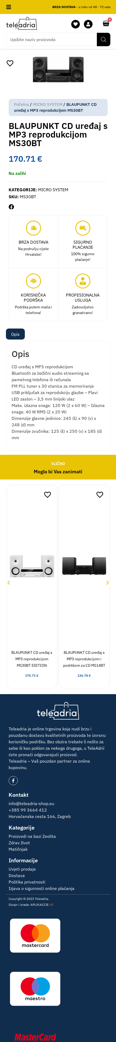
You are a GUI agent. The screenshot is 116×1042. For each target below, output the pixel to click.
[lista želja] (75, 24)
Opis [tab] (15, 334)
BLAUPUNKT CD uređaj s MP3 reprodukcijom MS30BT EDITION (31, 659)
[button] (11, 207)
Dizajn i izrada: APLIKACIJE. (31, 905)
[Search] (103, 39)
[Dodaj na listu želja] (10, 63)
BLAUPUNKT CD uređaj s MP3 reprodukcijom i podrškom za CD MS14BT (84, 659)
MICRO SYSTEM (47, 104)
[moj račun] (88, 24)
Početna (21, 104)
